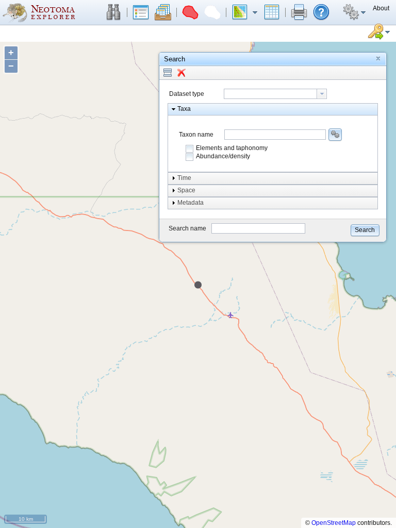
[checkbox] (190, 148)
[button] (113, 12)
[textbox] (270, 94)
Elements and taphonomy (232, 148)
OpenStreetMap (333, 522)
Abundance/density (223, 156)
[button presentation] (321, 93)
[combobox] (275, 94)
